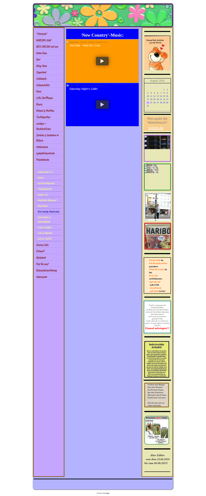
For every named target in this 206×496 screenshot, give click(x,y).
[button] (102, 61)
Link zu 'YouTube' (45, 227)
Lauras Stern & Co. (45, 171)
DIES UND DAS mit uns (47, 46)
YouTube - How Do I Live (84, 45)
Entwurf (40, 251)
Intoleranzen (42, 147)
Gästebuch (41, 257)
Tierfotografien (43, 117)
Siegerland (41, 72)
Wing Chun (41, 66)
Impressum (41, 276)
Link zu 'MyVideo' (45, 233)
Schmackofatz (43, 85)
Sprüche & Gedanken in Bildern (47, 137)
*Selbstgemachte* (45, 188)
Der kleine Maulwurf (46, 183)
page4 (107, 493)
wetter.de (155, 127)
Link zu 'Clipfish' (45, 238)
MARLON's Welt (43, 40)
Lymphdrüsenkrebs (45, 153)
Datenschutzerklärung (46, 270)
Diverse (41, 177)
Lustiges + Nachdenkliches (43, 126)
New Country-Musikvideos (49, 211)
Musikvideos (43, 205)
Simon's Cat (43, 194)
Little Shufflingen (44, 97)
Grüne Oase (41, 53)
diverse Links (42, 244)
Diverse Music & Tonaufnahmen (44, 219)
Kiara (38, 91)
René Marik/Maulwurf (47, 200)
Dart (38, 59)
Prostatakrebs (42, 159)
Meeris (39, 104)
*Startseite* (42, 33)
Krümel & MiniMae (45, 110)
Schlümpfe (41, 78)
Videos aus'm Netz (45, 166)
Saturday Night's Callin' (83, 88)
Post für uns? (42, 264)
